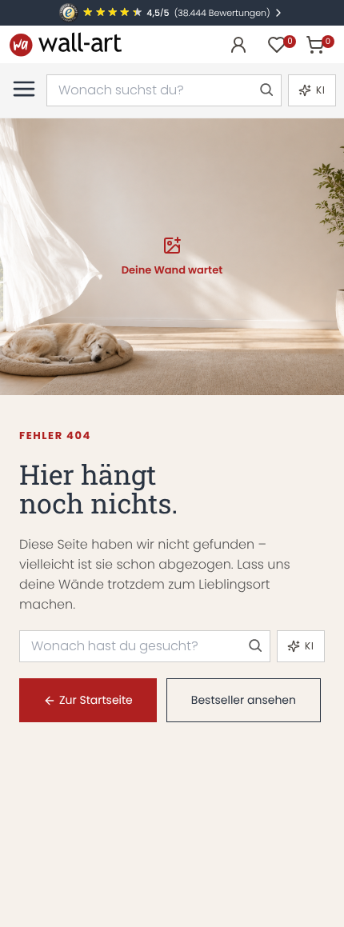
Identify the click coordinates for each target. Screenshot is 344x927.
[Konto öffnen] (238, 44)
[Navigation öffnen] (24, 89)
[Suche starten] (266, 90)
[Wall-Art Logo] (66, 44)
